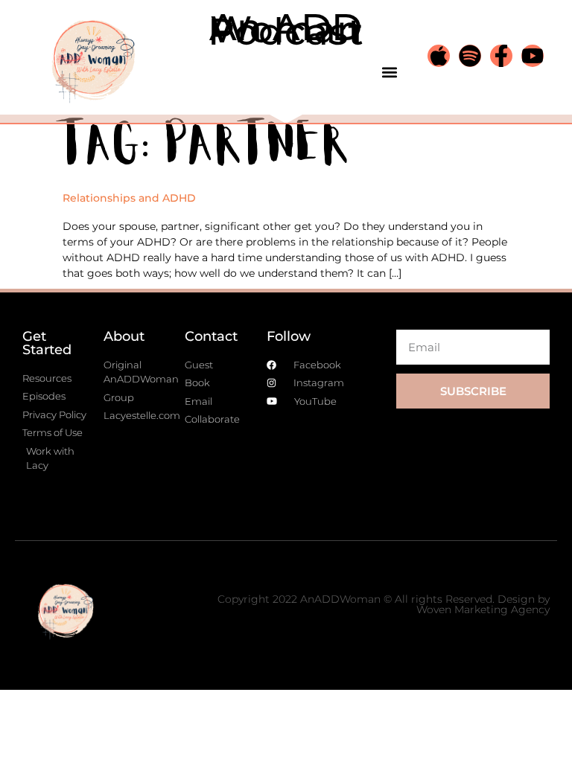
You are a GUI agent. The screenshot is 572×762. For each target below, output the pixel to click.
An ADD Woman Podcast (286, 29)
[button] (390, 72)
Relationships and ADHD (129, 198)
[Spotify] (470, 56)
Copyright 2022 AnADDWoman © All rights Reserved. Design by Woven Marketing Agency (383, 604)
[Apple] (439, 56)
